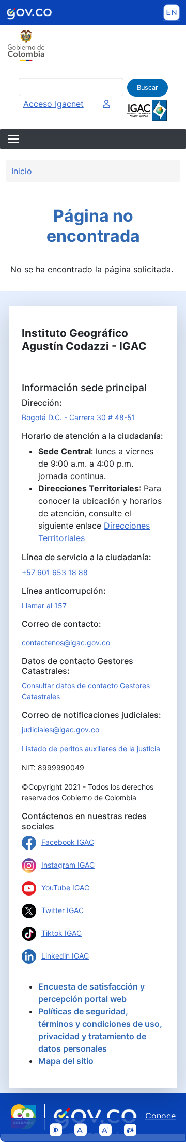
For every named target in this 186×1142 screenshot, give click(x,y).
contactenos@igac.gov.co (66, 642)
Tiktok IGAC (61, 933)
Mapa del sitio (66, 1061)
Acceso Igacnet (53, 104)
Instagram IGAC (68, 864)
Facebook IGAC (67, 842)
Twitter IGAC (62, 910)
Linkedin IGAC (65, 955)
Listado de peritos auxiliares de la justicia (91, 748)
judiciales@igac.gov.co (60, 729)
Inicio (21, 171)
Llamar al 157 (44, 605)
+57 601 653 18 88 (55, 572)
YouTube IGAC (65, 887)
